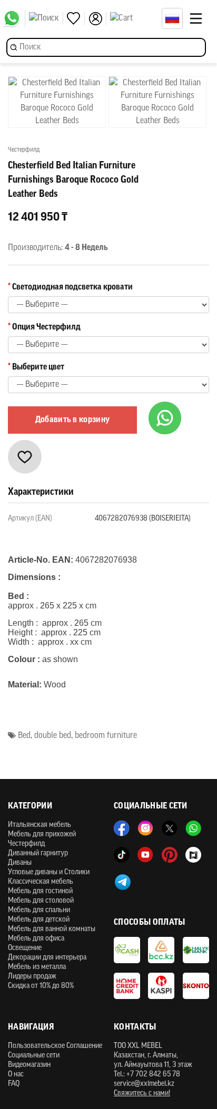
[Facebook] (122, 828)
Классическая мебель (40, 882)
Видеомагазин (29, 1065)
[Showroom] (193, 855)
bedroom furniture (106, 736)
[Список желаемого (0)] (76, 18)
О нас (16, 1074)
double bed (52, 736)
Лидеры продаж (32, 977)
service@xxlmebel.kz (144, 1084)
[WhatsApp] (14, 18)
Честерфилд (26, 844)
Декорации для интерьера (47, 958)
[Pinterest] (169, 855)
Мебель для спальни (39, 910)
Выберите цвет (38, 367)
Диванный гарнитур (38, 853)
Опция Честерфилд (46, 327)
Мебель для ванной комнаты (51, 929)
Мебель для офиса (36, 939)
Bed (24, 736)
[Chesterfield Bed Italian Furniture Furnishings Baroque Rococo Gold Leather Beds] (56, 102)
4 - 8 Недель (86, 248)
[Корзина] (133, 18)
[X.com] (169, 828)
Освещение (25, 948)
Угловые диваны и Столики (49, 872)
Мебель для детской (39, 920)
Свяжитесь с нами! (142, 1093)
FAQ (13, 1084)
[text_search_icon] (46, 18)
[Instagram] (145, 828)
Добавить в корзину (72, 420)
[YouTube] (145, 855)
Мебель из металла (37, 967)
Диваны (20, 863)
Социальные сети (34, 1056)
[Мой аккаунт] (97, 18)
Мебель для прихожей (42, 834)
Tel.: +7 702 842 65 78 (147, 1074)
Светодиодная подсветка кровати (72, 287)
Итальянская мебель (39, 825)
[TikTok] (122, 855)
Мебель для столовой (41, 901)
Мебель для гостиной (40, 891)
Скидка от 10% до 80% (41, 986)
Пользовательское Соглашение (55, 1046)
